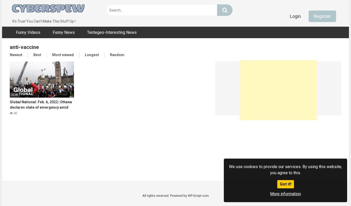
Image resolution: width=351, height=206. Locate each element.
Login (295, 16)
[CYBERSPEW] (48, 9)
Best (37, 55)
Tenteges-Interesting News (112, 32)
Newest (16, 55)
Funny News (64, 32)
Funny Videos (28, 32)
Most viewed (63, 55)
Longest (92, 55)
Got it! (285, 184)
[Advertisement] (278, 88)
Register (322, 16)
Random (117, 55)
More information (285, 193)
